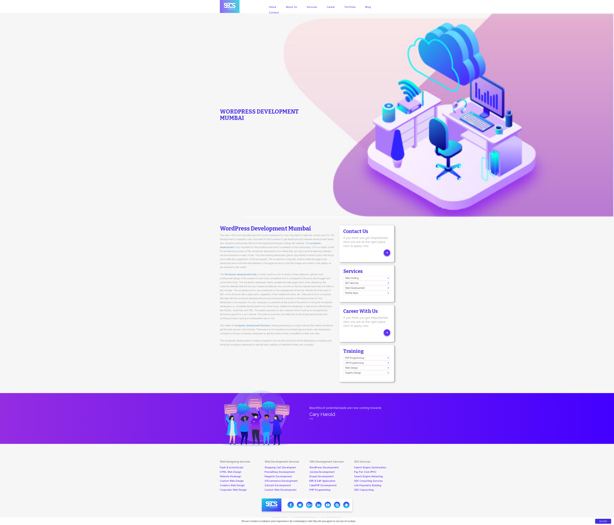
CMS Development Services (326, 461)
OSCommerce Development (281, 481)
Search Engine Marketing (368, 476)
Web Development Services (282, 461)
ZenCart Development (278, 485)
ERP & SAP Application (322, 481)
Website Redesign (230, 476)
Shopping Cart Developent (280, 467)
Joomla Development (322, 472)
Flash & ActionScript (231, 467)
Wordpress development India (240, 274)
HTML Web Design (230, 472)
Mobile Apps (351, 293)
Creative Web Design (232, 485)
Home (272, 7)
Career (331, 7)
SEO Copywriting (364, 490)
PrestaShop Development (280, 472)
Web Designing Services (235, 461)
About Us (291, 7)
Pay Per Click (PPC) (365, 472)
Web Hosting (352, 278)
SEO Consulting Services (368, 481)
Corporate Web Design (233, 490)
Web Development (355, 288)
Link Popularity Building (367, 485)
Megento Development (278, 476)
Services (312, 7)
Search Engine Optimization (370, 467)
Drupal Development (321, 476)
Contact (274, 12)
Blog (368, 7)
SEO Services (352, 283)
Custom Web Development (280, 490)
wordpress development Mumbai (251, 325)
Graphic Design (353, 373)
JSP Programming (354, 363)
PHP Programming (354, 358)
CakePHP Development (323, 485)
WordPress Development (324, 467)
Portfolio (350, 7)
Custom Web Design (232, 481)
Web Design (351, 368)
